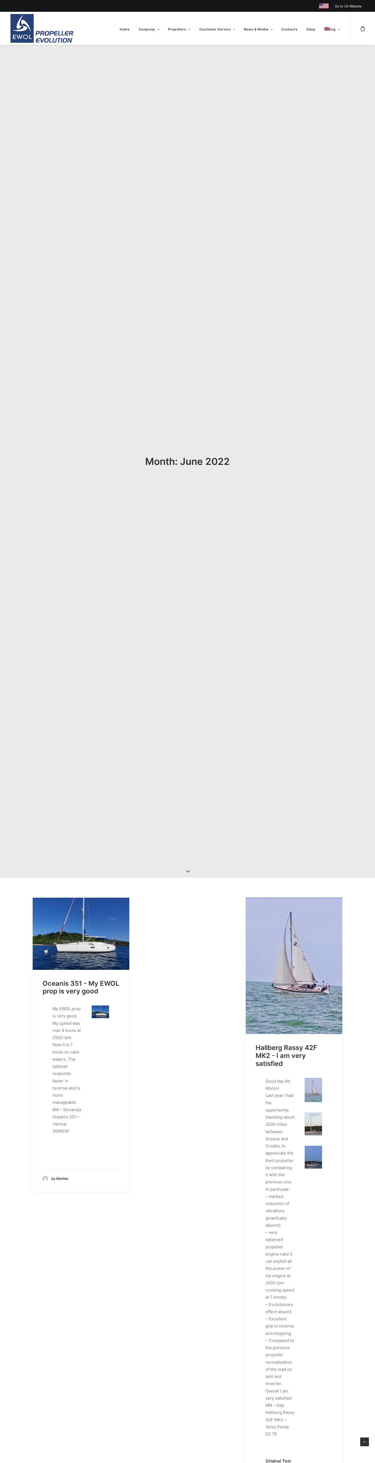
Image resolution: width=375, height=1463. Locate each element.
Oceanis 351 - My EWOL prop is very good (81, 987)
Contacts (289, 29)
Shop (310, 29)
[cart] (362, 28)
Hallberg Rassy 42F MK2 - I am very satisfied (286, 1056)
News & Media (256, 29)
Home (125, 29)
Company (147, 29)
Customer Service (215, 29)
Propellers (177, 29)
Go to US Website (348, 6)
